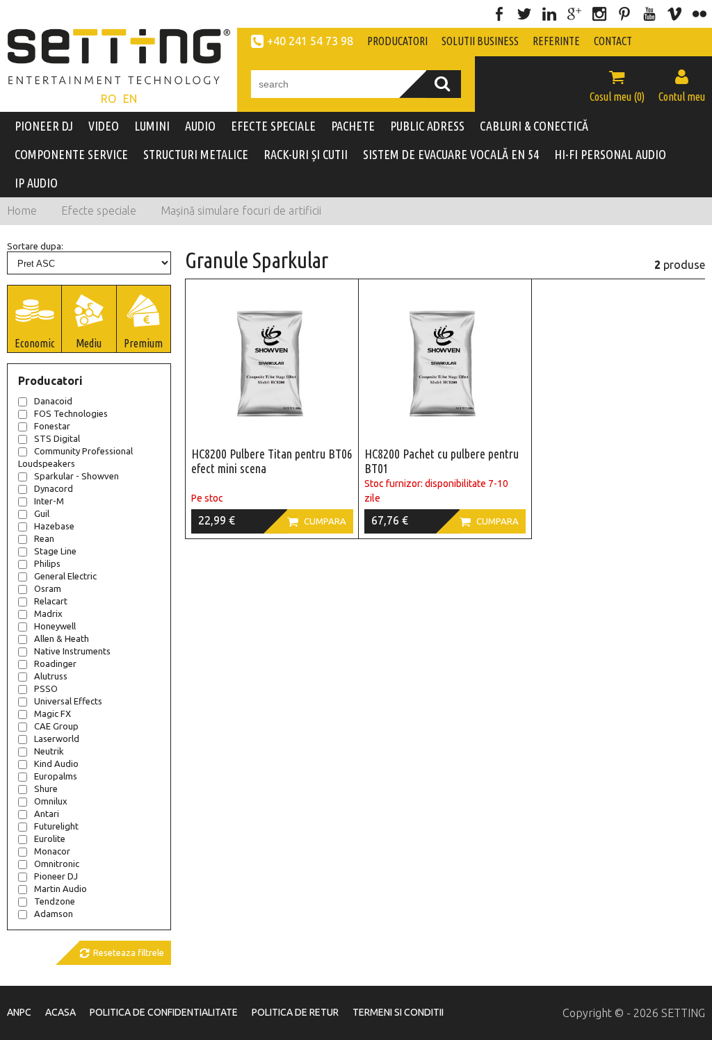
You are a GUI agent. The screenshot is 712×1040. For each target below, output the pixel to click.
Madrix (48, 613)
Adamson (53, 913)
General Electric (65, 576)
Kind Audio (56, 763)
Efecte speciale (98, 210)
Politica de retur (295, 1012)
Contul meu (681, 85)
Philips (47, 563)
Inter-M (49, 501)
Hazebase (54, 526)
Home (22, 210)
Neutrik (49, 751)
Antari (46, 813)
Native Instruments (72, 651)
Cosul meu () (617, 85)
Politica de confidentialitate (164, 1012)
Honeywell (55, 626)
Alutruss (50, 676)
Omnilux (50, 801)
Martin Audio (60, 888)
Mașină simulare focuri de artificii (241, 210)
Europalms (55, 776)
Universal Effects (68, 701)
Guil (41, 513)
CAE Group (56, 726)
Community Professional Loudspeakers (75, 457)
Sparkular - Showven (76, 476)
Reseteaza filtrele (121, 953)
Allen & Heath (61, 638)
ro (108, 98)
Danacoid (53, 401)
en (130, 98)
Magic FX (52, 713)
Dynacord (53, 488)
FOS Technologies (71, 413)
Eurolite (49, 838)
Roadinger (55, 663)
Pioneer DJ (56, 876)
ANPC (19, 1012)
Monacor (52, 851)
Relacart (50, 601)
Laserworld (56, 738)
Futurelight (56, 826)
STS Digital (57, 438)
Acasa (60, 1012)
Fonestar (52, 426)
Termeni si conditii (398, 1012)
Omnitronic (56, 863)
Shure (46, 788)
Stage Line (55, 551)
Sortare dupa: (35, 246)
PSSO (46, 688)
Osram (47, 588)
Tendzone (54, 901)
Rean (44, 538)
